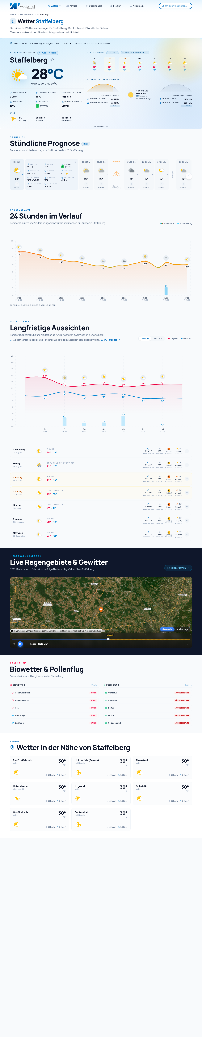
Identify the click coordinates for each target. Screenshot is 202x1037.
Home (13, 14)
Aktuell (73, 5)
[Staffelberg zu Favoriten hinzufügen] (52, 60)
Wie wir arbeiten (109, 339)
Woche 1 (145, 338)
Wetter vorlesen (49, 53)
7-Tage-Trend (96, 53)
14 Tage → (113, 53)
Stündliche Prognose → (135, 53)
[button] (17, 174)
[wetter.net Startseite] (22, 6)
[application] (101, 266)
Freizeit (117, 5)
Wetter (54, 5)
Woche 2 (158, 338)
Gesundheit (95, 5)
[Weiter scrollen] (189, 176)
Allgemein (138, 5)
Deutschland (26, 14)
